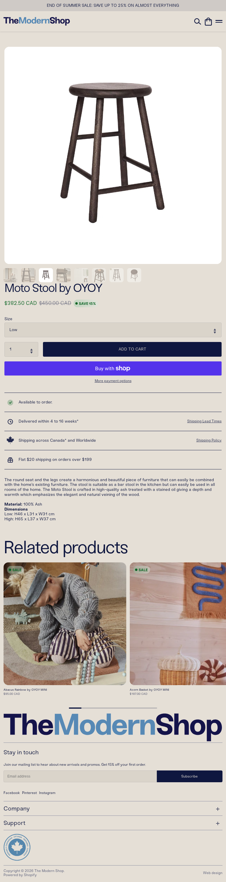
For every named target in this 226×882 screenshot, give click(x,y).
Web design (212, 873)
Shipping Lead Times (204, 421)
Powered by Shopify (20, 875)
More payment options (113, 381)
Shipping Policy (209, 440)
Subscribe (189, 776)
